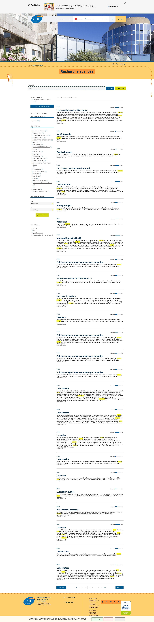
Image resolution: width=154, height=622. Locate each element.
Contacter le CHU (70, 597)
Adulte (35, 178)
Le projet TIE (36, 142)
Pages (34, 121)
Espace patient (93, 598)
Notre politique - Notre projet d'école (42, 164)
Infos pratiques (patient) (69, 238)
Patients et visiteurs (39, 131)
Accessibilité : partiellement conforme (93, 603)
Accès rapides (90, 19)
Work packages (64, 205)
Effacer (110, 88)
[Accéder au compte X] (107, 602)
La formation (63, 388)
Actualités (62, 222)
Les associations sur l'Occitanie (72, 110)
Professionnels (37, 133)
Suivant (119, 587)
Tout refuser (108, 619)
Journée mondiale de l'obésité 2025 (74, 278)
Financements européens (93, 613)
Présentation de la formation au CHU (42, 184)
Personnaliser (120, 619)
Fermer (125, 3)
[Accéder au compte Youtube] (111, 602)
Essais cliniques (64, 152)
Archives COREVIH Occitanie (41, 147)
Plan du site (93, 610)
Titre (34, 230)
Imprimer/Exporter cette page (113, 64)
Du (32, 201)
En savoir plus (113, 6)
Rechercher (121, 88)
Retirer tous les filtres (43, 106)
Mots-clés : (31, 85)
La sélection (63, 551)
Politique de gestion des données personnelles (80, 262)
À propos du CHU (38, 137)
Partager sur (124, 64)
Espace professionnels (39, 180)
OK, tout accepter (97, 619)
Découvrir (61, 317)
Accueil (30, 65)
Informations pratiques (68, 510)
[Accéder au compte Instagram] (115, 602)
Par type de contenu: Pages (41, 99)
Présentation (37, 151)
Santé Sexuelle (64, 134)
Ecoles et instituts (38, 160)
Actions (35, 149)
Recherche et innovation (40, 135)
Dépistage (36, 154)
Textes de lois (63, 184)
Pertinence (36, 228)
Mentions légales (94, 606)
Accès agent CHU (94, 600)
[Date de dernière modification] (43, 235)
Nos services (36, 189)
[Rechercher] (112, 19)
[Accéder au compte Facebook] (103, 602)
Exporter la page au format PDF (117, 64)
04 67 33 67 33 (69, 602)
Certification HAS (94, 615)
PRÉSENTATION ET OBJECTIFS (42, 140)
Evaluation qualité (66, 492)
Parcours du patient (66, 296)
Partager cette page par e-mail (120, 64)
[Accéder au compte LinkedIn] (119, 602)
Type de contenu (38, 233)
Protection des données (94, 608)
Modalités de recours (39, 158)
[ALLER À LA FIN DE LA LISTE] (105, 587)
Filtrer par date (42, 215)
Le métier (61, 435)
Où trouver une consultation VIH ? (73, 168)
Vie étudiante (37, 169)
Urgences (80, 19)
